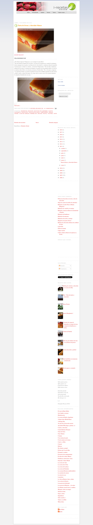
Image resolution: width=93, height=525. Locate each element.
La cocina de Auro (62, 462)
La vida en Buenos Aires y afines (66, 479)
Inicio (37, 122)
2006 (61, 177)
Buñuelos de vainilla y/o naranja (66, 208)
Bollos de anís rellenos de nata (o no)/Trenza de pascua (70, 341)
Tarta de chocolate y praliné (69, 350)
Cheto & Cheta (61, 431)
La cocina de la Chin (63, 464)
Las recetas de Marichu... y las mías (66, 485)
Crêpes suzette (61, 230)
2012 (61, 144)
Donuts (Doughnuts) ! (68, 313)
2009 (61, 170)
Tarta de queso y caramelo (69, 368)
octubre (63, 148)
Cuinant (60, 444)
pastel (45, 113)
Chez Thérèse (61, 434)
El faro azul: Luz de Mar (64, 450)
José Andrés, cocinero (63, 413)
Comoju (60, 436)
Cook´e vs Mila (61, 442)
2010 (61, 168)
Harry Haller (60, 81)
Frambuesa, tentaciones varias (65, 458)
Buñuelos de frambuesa (63, 214)
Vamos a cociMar (62, 500)
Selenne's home (61, 491)
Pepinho (60, 511)
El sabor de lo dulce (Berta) (64, 456)
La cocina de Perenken (63, 469)
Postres (48, 12)
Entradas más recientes (19, 122)
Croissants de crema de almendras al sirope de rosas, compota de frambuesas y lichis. (70, 325)
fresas (51, 112)
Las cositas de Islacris (63, 481)
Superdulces (61, 495)
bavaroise (24, 110)
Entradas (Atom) (25, 126)
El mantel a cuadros (62, 452)
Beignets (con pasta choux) (64, 220)
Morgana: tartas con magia (64, 489)
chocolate (24, 112)
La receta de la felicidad (64, 483)
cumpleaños (44, 112)
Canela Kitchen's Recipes (64, 429)
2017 (61, 132)
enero (62, 165)
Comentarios (63, 269)
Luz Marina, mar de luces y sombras (66, 487)
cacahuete (17, 112)
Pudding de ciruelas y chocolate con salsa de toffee (70, 286)
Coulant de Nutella (67, 331)
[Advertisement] (35, 17)
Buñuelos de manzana (63, 216)
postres (50, 113)
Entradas (62, 265)
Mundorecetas (61, 415)
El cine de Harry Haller (63, 411)
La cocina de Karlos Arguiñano (65, 417)
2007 (61, 175)
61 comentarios (49, 108)
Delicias (60, 446)
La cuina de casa (62, 475)
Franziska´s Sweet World (64, 460)
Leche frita (60, 226)
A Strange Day (61, 421)
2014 (61, 139)
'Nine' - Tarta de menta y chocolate (68, 296)
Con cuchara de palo (63, 438)
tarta (55, 113)
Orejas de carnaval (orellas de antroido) (67, 202)
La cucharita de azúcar (63, 473)
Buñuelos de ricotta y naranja (65, 218)
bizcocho (30, 110)
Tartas (54, 12)
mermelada (33, 113)
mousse (40, 113)
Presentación (35, 12)
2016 (61, 134)
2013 (61, 141)
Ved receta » (17, 105)
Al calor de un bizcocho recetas (65, 423)
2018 (61, 130)
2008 (61, 173)
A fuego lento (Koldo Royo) (64, 419)
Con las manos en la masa (64, 440)
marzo (62, 160)
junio (62, 155)
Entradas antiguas (53, 122)
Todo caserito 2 (61, 497)
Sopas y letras (61, 493)
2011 (61, 146)
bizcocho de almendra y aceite (43, 110)
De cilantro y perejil (63, 448)
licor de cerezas (24, 113)
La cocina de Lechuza (63, 467)
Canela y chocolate (62, 427)
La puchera (60, 477)
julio (62, 153)
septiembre (64, 151)
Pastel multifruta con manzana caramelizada (70, 359)
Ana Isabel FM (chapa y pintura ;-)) (66, 425)
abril (62, 158)
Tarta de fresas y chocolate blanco (30, 25)
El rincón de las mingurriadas (65, 454)
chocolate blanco (34, 112)
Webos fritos (61, 502)
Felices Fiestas (66, 304)
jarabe (16, 113)
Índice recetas (61, 12)
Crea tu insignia (61, 85)
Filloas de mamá (62, 228)
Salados (42, 12)
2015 (61, 137)
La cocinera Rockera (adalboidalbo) (66, 471)
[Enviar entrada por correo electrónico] (55, 108)
